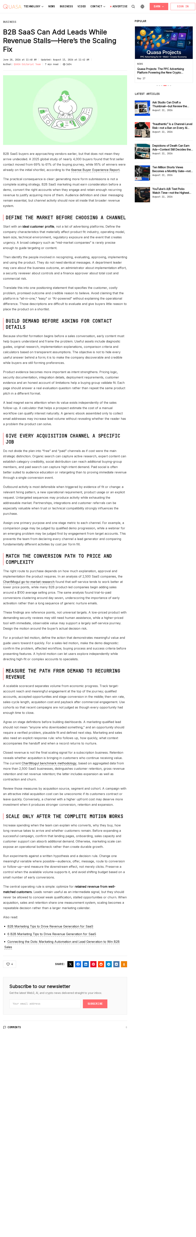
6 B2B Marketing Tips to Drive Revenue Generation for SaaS (51, 934)
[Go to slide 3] (161, 85)
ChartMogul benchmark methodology (49, 763)
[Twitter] (70, 964)
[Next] (190, 43)
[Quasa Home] (12, 6)
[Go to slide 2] (159, 85)
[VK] (116, 964)
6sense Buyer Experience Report (95, 170)
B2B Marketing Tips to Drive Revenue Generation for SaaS (50, 926)
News (51, 6)
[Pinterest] (93, 964)
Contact (96, 6)
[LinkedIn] (86, 964)
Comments (14, 1027)
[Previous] (138, 43)
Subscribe (95, 1003)
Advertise (120, 6)
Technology (32, 6)
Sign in (183, 6)
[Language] (142, 6)
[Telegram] (109, 964)
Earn (157, 6)
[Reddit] (101, 964)
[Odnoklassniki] (124, 964)
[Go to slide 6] (170, 85)
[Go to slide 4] (165, 85)
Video (82, 6)
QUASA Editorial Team (27, 64)
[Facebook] (78, 964)
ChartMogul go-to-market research (29, 582)
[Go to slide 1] (157, 85)
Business (66, 6)
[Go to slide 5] (168, 85)
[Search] (133, 6)
